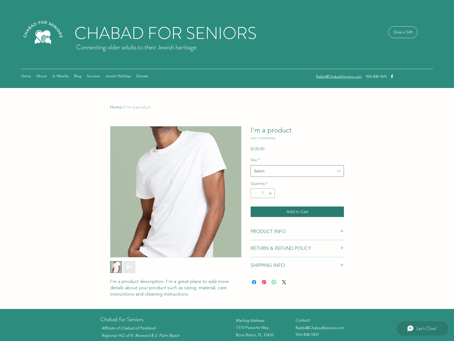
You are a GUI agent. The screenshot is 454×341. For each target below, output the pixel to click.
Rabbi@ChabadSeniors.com (339, 76)
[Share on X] (284, 282)
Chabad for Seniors (121, 319)
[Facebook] (392, 76)
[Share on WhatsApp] (274, 282)
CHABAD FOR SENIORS (165, 33)
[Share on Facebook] (254, 282)
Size (255, 159)
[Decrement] (254, 193)
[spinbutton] (262, 193)
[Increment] (270, 193)
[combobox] (297, 171)
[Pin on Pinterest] (264, 282)
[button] (118, 76)
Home (116, 107)
